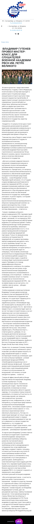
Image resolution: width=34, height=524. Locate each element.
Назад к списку (5, 42)
